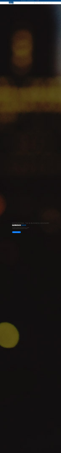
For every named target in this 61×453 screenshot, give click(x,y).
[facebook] (38, 0)
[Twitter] (37, 0)
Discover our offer (16, 232)
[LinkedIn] (36, 0)
